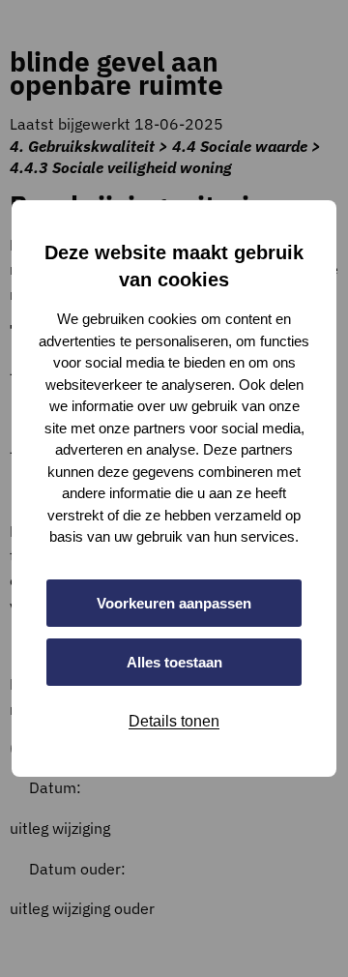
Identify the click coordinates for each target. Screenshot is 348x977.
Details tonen (174, 721)
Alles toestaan (174, 662)
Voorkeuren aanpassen (174, 603)
